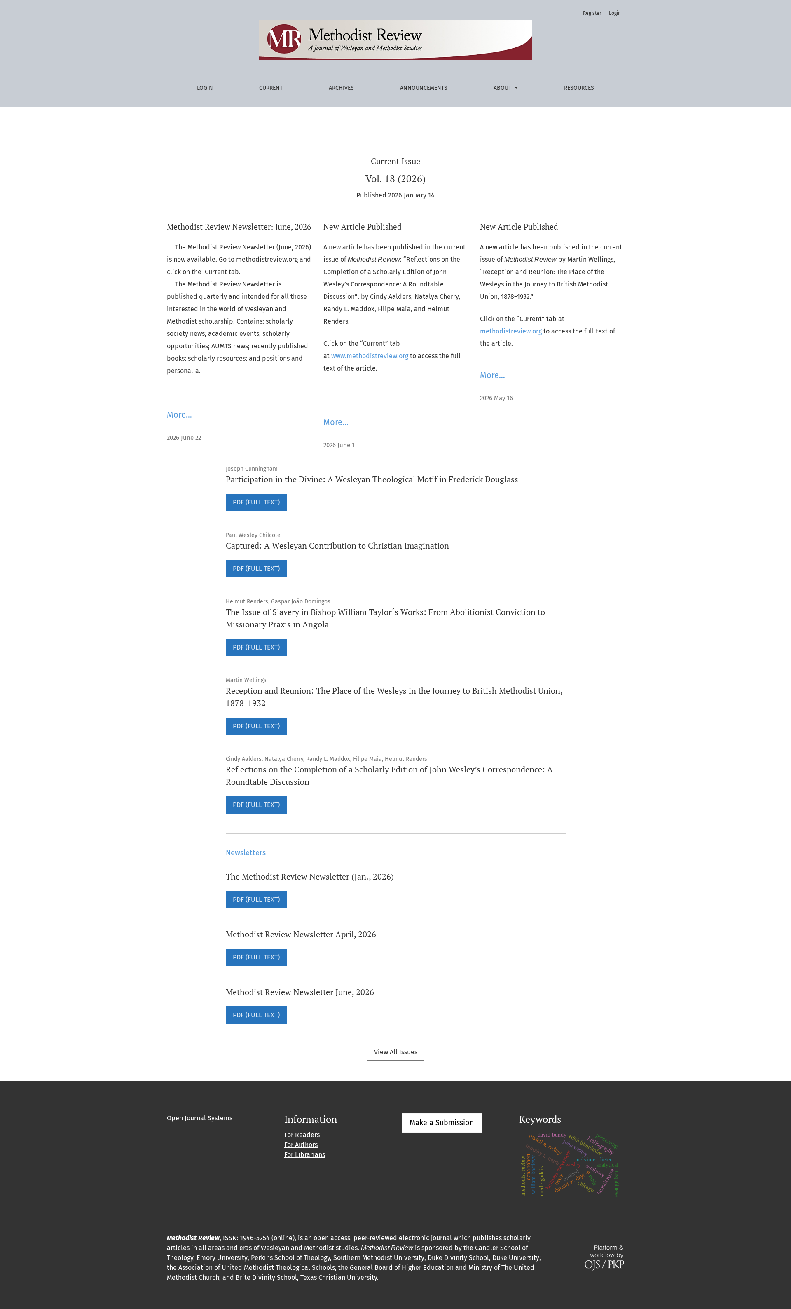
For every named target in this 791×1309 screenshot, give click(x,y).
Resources (579, 87)
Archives (341, 87)
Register (592, 13)
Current (271, 87)
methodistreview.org (511, 331)
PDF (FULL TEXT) (256, 502)
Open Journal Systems (199, 1118)
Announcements (423, 87)
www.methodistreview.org (369, 356)
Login (205, 87)
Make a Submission (442, 1122)
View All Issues (395, 1052)
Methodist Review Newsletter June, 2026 (300, 991)
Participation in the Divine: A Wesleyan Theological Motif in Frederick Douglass (372, 479)
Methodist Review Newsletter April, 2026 (301, 934)
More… (179, 415)
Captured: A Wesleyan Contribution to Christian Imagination (337, 545)
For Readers (302, 1135)
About (503, 87)
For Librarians (304, 1155)
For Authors (301, 1145)
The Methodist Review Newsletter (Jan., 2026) (310, 876)
